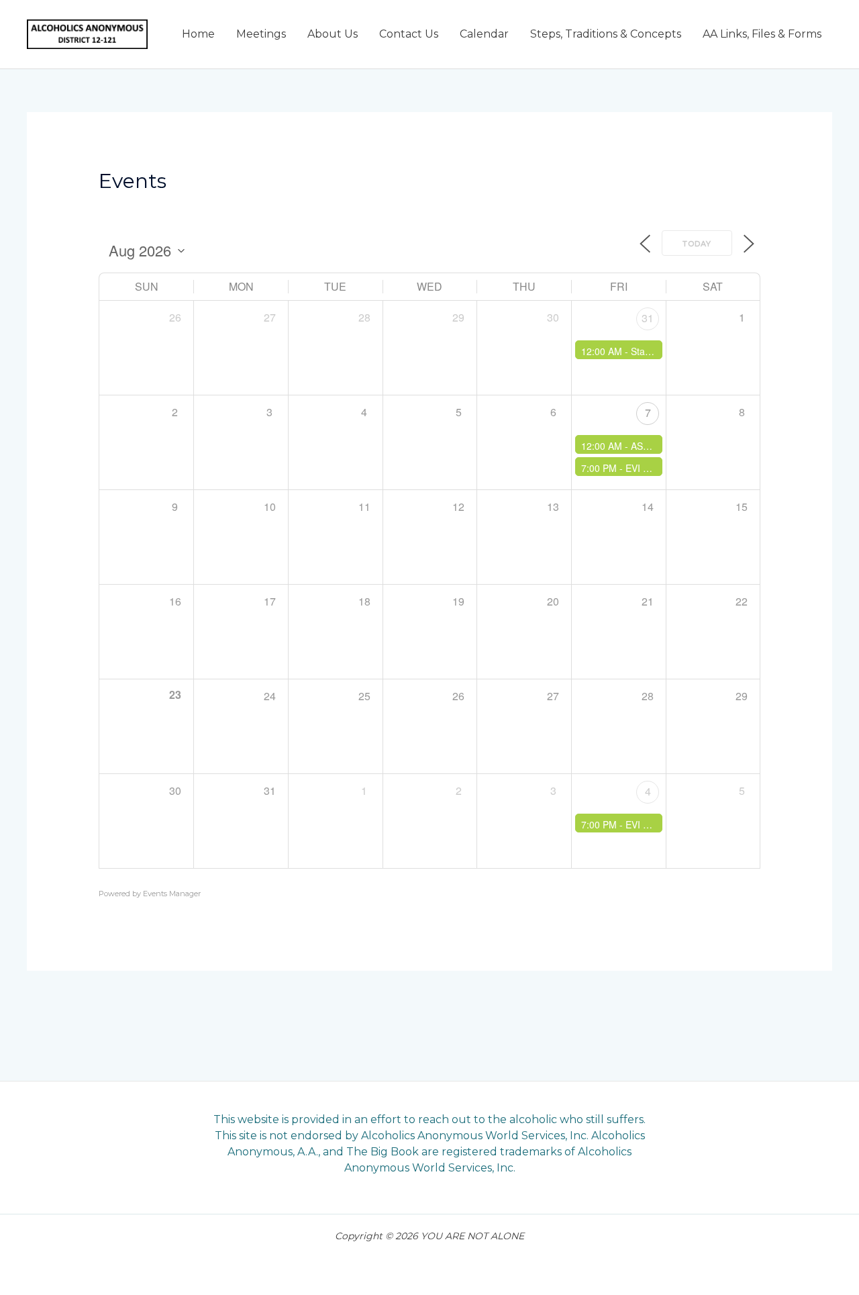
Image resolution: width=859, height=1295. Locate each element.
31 (648, 318)
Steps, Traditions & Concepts (605, 34)
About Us (332, 34)
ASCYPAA (652, 445)
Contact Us (408, 34)
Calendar (484, 34)
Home (198, 34)
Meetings (261, 34)
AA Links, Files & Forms (762, 34)
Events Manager (172, 893)
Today (697, 243)
